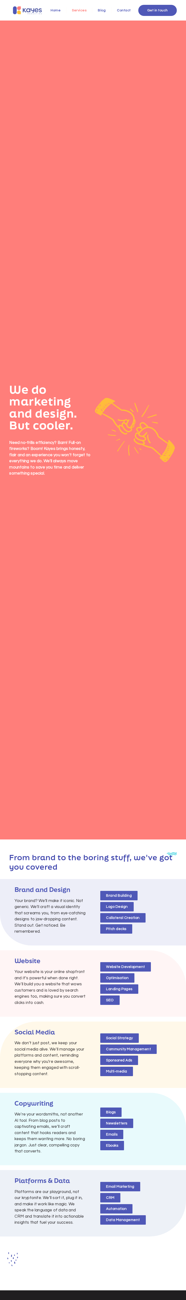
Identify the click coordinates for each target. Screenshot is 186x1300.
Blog (102, 10)
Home (56, 10)
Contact (124, 10)
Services (79, 10)
